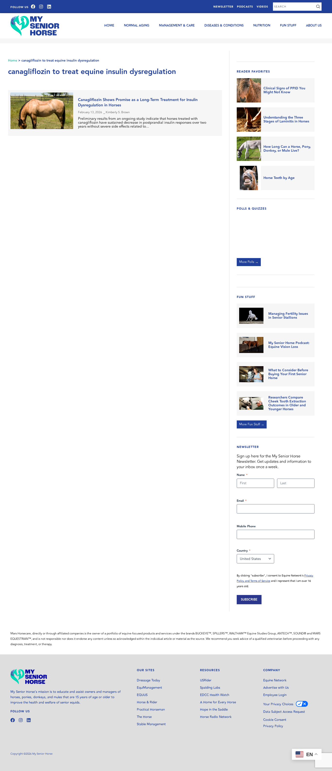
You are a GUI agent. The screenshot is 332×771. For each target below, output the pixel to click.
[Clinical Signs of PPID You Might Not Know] (249, 90)
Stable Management (151, 724)
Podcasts (245, 6)
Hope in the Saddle (214, 709)
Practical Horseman (151, 709)
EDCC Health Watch (214, 695)
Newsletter (223, 6)
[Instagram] (41, 6)
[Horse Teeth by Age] (249, 178)
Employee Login (275, 695)
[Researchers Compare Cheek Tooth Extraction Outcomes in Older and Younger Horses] (251, 403)
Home (109, 25)
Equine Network (275, 680)
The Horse (144, 717)
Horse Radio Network (216, 717)
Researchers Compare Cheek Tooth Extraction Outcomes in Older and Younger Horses (287, 403)
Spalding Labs (210, 687)
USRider (205, 680)
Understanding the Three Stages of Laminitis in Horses (286, 119)
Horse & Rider (147, 702)
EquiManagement (149, 687)
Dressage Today (148, 680)
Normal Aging (136, 25)
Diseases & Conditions (224, 25)
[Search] (318, 6)
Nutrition (261, 25)
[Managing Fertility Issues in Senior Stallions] (251, 316)
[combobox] (294, 6)
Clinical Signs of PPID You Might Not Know (284, 90)
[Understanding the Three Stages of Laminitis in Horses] (249, 119)
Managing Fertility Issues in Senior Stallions (288, 316)
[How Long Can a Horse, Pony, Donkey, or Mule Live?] (249, 149)
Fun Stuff (288, 25)
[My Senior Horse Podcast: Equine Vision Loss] (251, 345)
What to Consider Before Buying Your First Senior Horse (288, 374)
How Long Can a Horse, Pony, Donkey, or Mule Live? (287, 149)
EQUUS (142, 695)
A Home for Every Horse (218, 702)
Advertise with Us (276, 687)
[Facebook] (33, 6)
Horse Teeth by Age (279, 178)
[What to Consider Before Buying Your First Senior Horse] (251, 374)
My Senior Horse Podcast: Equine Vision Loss (288, 345)
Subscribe (249, 599)
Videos (262, 6)
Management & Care (177, 25)
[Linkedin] (49, 6)
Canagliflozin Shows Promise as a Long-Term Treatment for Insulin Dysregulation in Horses (138, 102)
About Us (314, 25)
